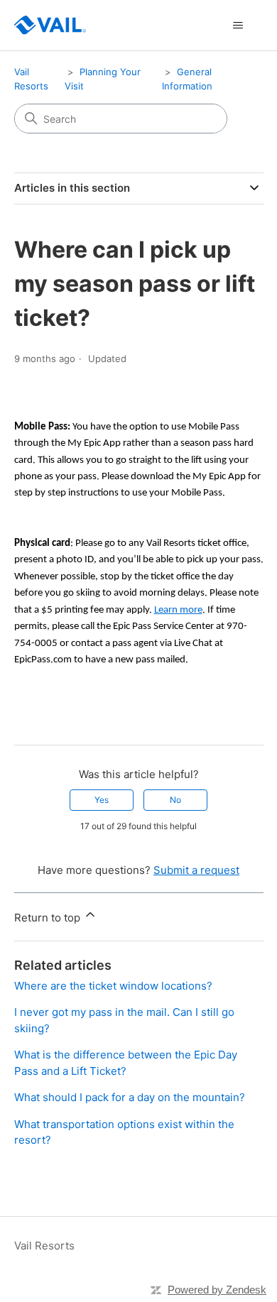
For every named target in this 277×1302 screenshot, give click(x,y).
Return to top (48, 917)
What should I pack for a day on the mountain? (129, 1097)
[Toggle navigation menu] (238, 25)
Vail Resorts (44, 1245)
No (175, 799)
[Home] (50, 25)
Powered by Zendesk (217, 1290)
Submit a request (196, 870)
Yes (101, 799)
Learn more (178, 610)
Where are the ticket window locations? (113, 985)
